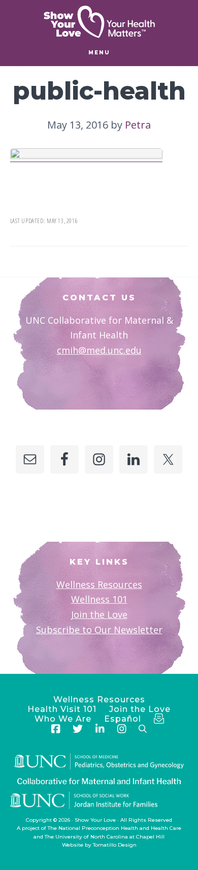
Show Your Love (95, 820)
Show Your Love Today (99, 22)
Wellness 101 (99, 599)
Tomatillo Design (115, 845)
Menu (99, 52)
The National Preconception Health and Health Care (114, 828)
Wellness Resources (99, 584)
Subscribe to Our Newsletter (99, 630)
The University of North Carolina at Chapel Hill (104, 836)
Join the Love (99, 614)
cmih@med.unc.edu (99, 350)
